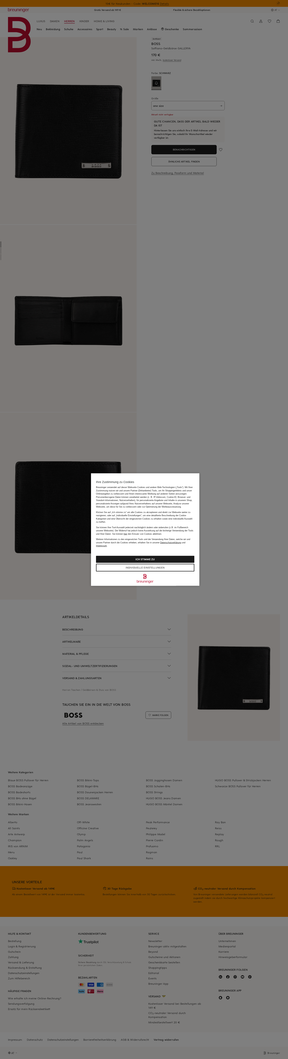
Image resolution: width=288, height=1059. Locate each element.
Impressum (101, 545)
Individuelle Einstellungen (145, 567)
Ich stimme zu (145, 559)
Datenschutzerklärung (170, 542)
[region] (145, 529)
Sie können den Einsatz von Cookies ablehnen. (137, 533)
